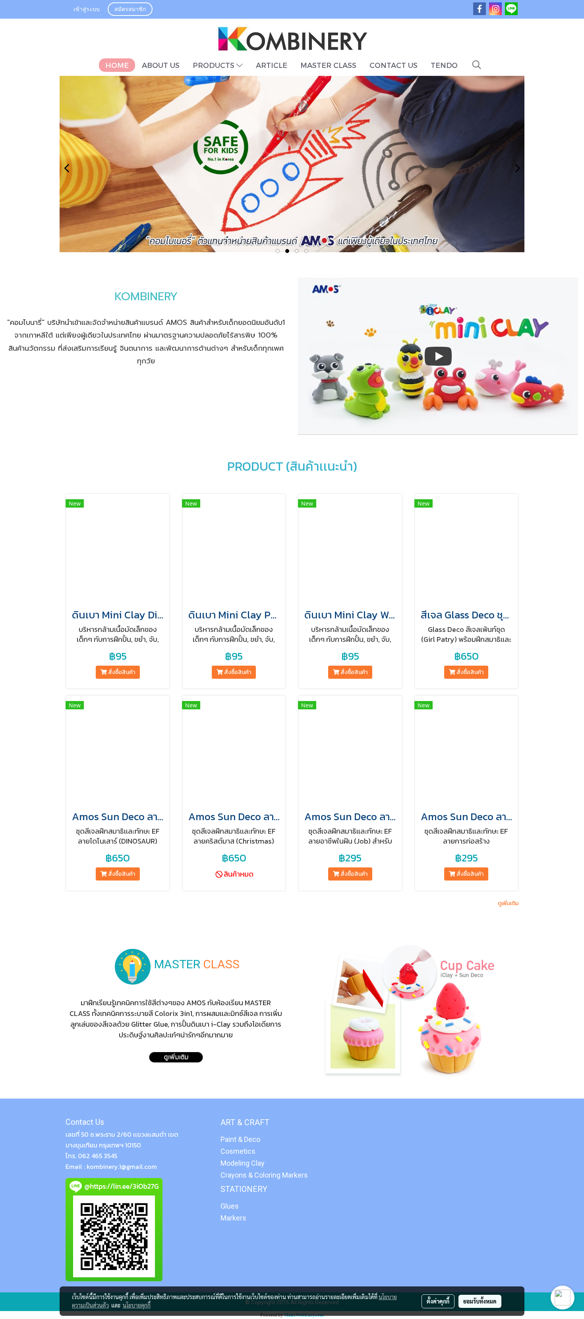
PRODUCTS (214, 65)
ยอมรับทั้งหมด (480, 1301)
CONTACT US (393, 65)
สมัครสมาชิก (130, 10)
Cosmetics (237, 1151)
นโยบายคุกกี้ (137, 1305)
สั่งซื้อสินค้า (121, 672)
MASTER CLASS (328, 65)
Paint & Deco (240, 1139)
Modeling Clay (242, 1163)
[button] (476, 64)
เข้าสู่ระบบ (86, 10)
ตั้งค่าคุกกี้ (438, 1301)
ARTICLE (271, 65)
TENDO (444, 65)
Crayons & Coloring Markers (264, 1175)
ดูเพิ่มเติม (508, 903)
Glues (229, 1206)
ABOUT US (161, 65)
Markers (233, 1218)
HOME (117, 65)
